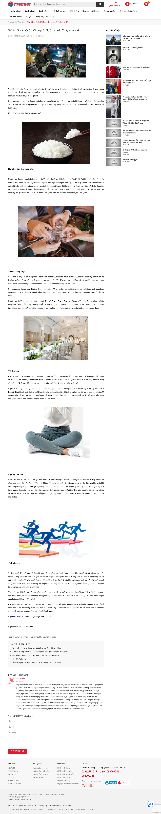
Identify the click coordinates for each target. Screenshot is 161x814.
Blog (28, 17)
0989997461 (89, 775)
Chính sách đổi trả (63, 777)
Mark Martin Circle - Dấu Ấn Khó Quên (136, 67)
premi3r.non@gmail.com (22, 799)
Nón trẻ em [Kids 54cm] (128, 11)
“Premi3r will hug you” (131, 160)
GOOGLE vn (12, 774)
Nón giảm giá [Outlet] (91, 11)
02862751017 (89, 771)
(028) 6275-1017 (115, 6)
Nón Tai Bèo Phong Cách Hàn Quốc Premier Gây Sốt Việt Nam (36, 648)
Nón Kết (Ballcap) (19, 659)
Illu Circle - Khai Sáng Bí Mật (133, 47)
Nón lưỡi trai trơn (59, 11)
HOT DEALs (74, 11)
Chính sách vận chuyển (65, 774)
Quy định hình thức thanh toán (68, 784)
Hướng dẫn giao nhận (40, 774)
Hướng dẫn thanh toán (41, 771)
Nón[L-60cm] (30, 11)
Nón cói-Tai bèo (109, 11)
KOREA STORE (13, 780)
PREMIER (18, 616)
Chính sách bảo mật (64, 771)
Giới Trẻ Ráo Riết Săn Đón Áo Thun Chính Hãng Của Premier (36, 655)
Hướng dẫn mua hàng (40, 768)
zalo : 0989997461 (110, 771)
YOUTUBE (11, 768)
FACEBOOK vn (13, 771)
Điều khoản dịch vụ (39, 777)
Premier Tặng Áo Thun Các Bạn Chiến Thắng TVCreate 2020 (36, 663)
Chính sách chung (63, 768)
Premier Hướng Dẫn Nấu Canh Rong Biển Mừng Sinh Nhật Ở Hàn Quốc (40, 652)
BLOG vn (11, 777)
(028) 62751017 (24, 797)
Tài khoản (134, 4)
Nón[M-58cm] (15, 11)
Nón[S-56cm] (44, 11)
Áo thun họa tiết (16, 17)
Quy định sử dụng (63, 780)
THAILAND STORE (14, 784)
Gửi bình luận (18, 751)
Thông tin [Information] (44, 17)
